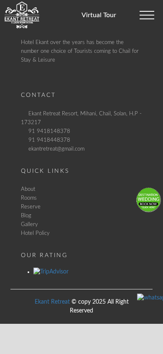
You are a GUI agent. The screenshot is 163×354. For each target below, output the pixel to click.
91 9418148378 (49, 131)
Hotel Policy (35, 233)
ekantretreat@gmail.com (56, 148)
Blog (26, 215)
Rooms (29, 197)
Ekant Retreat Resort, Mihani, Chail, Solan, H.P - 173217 (81, 118)
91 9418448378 (49, 140)
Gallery (29, 224)
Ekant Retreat (52, 302)
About (28, 189)
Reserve (31, 206)
